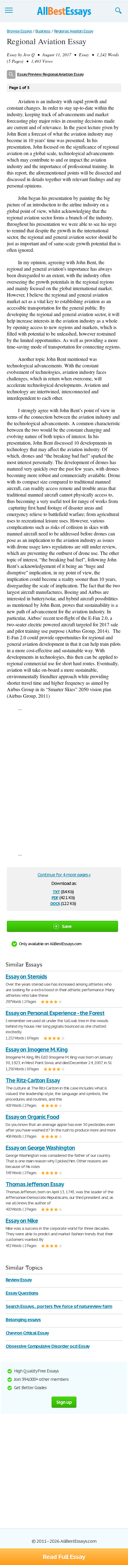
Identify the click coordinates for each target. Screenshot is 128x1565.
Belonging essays (23, 1319)
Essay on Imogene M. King (36, 1049)
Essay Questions (22, 1293)
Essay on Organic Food (32, 1116)
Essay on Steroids (26, 976)
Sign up (64, 1402)
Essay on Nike (22, 1220)
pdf (55, 897)
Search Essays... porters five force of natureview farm (59, 1306)
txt (56, 891)
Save (67, 926)
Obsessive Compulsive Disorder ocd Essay (47, 1346)
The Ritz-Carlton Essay (33, 1080)
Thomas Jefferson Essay (35, 1184)
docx (55, 903)
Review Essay (19, 1280)
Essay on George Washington (40, 1147)
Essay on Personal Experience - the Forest (55, 1013)
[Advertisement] (64, 780)
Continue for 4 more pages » (64, 875)
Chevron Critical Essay (27, 1333)
